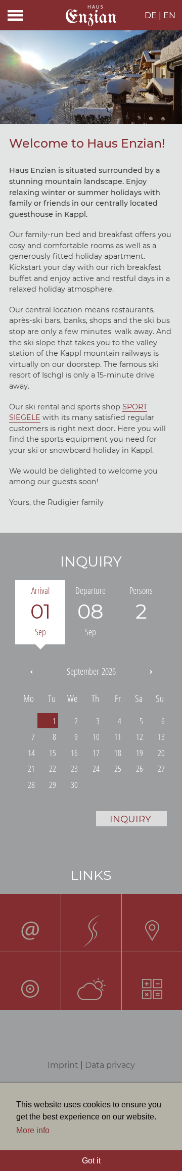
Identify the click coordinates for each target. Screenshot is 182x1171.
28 (31, 784)
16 (74, 753)
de (151, 15)
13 (161, 736)
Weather (91, 981)
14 (31, 753)
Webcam (30, 981)
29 (52, 784)
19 (139, 753)
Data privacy (110, 1065)
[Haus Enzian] (91, 16)
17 (96, 753)
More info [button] (33, 1130)
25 (117, 768)
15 (52, 753)
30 (74, 784)
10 (96, 736)
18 (117, 753)
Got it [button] (91, 1160)
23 (74, 768)
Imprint (63, 1065)
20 (161, 753)
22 (52, 768)
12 (139, 736)
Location (151, 923)
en (169, 15)
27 (161, 768)
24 (96, 768)
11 (117, 736)
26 (139, 768)
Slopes (91, 923)
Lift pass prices (151, 981)
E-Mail (30, 923)
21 (31, 768)
